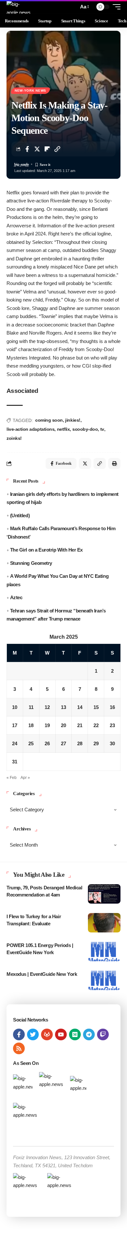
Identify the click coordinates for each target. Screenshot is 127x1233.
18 (31, 725)
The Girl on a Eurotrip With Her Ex (46, 550)
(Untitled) (20, 515)
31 (14, 761)
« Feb (12, 777)
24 (14, 743)
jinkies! (72, 420)
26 (47, 743)
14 (79, 707)
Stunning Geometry (31, 563)
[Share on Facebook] (27, 149)
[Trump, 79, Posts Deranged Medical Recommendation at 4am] (104, 894)
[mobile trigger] (114, 6)
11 (31, 707)
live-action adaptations (30, 429)
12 (47, 707)
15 (96, 707)
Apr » (25, 777)
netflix (63, 429)
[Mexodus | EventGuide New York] (104, 980)
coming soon (49, 420)
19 (47, 725)
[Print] (114, 463)
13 (63, 707)
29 (96, 743)
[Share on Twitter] (37, 149)
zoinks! (14, 438)
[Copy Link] (57, 149)
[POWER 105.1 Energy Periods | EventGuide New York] (104, 951)
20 (63, 725)
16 (112, 707)
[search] (72, 7)
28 (79, 743)
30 (112, 743)
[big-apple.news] (19, 7)
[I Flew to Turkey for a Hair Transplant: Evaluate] (104, 922)
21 (79, 725)
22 (96, 725)
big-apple (21, 164)
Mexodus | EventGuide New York (42, 974)
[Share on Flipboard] (47, 149)
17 (14, 725)
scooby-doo (85, 429)
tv (102, 429)
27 (63, 743)
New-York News (30, 90)
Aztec (16, 597)
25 (31, 743)
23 (112, 725)
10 (14, 707)
